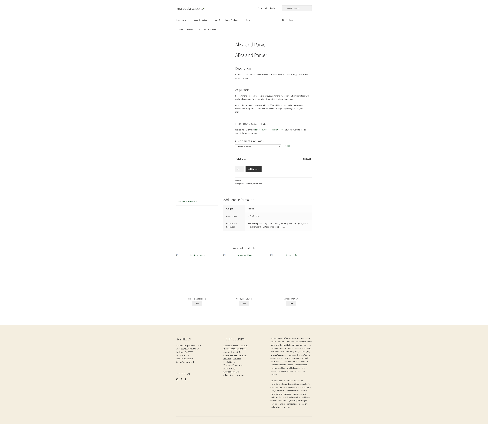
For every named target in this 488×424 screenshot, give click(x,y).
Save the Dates (200, 20)
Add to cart (253, 169)
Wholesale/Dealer (231, 371)
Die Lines (227, 358)
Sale (248, 20)
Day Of (218, 20)
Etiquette (237, 358)
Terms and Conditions (232, 365)
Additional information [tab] (186, 201)
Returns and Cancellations (234, 348)
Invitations (181, 20)
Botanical (198, 29)
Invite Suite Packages (249, 141)
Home (181, 29)
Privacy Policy (229, 368)
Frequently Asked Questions (235, 345)
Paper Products (231, 20)
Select (196, 304)
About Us (237, 352)
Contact (227, 352)
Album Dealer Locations (233, 375)
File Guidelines (229, 362)
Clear (287, 145)
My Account (262, 8)
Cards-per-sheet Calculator (235, 355)
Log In (272, 8)
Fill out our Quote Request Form (269, 129)
